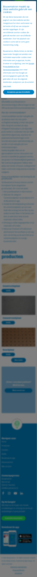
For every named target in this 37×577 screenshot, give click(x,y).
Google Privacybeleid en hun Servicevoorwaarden (18, 66)
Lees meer (7, 86)
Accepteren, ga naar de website (18, 92)
